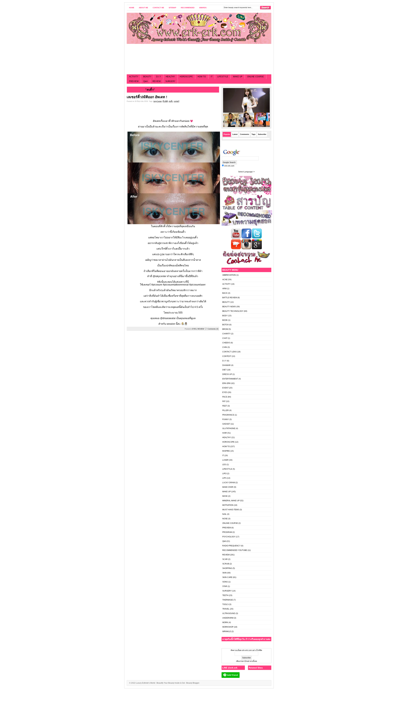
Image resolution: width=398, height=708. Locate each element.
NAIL (224, 514)
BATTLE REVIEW (229, 298)
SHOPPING (227, 568)
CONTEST (226, 356)
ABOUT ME (143, 8)
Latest (235, 134)
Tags (253, 134)
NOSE (225, 519)
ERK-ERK (226, 383)
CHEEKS (226, 343)
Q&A (145, 81)
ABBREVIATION (229, 275)
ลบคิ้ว (171, 101)
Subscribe (262, 134)
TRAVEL (225, 609)
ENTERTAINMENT (230, 379)
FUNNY (225, 419)
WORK (225, 622)
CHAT (224, 338)
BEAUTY (147, 76)
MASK (225, 496)
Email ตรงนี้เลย (250, 661)
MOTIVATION (227, 505)
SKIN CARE (227, 577)
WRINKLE (226, 631)
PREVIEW (134, 81)
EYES (194, 329)
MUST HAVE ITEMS (230, 510)
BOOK (225, 320)
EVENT (225, 388)
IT (212, 76)
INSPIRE (226, 451)
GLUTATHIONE (228, 428)
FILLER (225, 410)
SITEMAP (172, 8)
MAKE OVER (227, 487)
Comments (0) (213, 329)
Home (131, 8)
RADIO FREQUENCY (231, 546)
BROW (225, 329)
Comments (244, 134)
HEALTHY (170, 76)
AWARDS (202, 8)
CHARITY (226, 334)
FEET (224, 406)
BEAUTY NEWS (229, 307)
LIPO (224, 473)
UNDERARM (227, 618)
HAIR (224, 433)
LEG (224, 464)
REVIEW (157, 81)
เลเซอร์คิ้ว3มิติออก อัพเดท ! (147, 97)
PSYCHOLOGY (228, 537)
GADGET (226, 424)
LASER (225, 460)
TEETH (225, 595)
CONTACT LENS (229, 352)
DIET (224, 370)
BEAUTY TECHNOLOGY (232, 311)
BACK (224, 293)
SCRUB (225, 564)
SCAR (225, 559)
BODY (225, 316)
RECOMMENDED (187, 8)
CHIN (224, 347)
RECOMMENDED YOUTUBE (234, 550)
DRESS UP (227, 374)
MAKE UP (237, 76)
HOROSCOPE (186, 76)
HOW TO (202, 76)
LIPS (224, 478)
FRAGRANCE (228, 415)
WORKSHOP (227, 627)
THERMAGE (227, 600)
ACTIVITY (133, 76)
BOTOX (225, 325)
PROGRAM (227, 532)
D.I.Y (158, 76)
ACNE (225, 279)
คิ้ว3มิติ (165, 101)
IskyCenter (157, 101)
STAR (224, 586)
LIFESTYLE (222, 76)
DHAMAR (226, 365)
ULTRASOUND (228, 613)
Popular (227, 134)
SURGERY (170, 81)
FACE (224, 397)
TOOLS (225, 604)
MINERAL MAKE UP (231, 501)
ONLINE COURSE (255, 76)
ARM (224, 288)
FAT (223, 401)
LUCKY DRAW (228, 482)
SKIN (224, 573)
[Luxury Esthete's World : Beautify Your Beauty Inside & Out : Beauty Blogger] (199, 28)
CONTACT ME (158, 8)
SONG (225, 582)
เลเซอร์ (176, 101)
